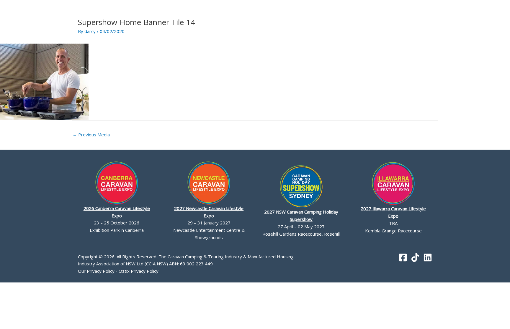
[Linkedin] (427, 257)
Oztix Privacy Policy (138, 271)
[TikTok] (415, 257)
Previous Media (91, 135)
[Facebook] (402, 257)
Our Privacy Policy (96, 271)
